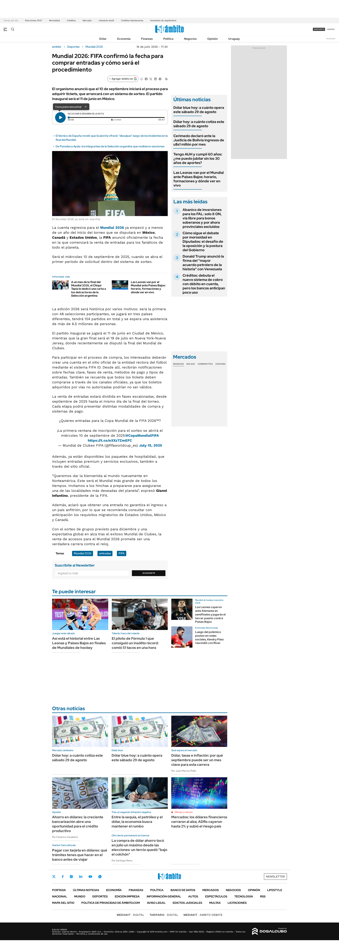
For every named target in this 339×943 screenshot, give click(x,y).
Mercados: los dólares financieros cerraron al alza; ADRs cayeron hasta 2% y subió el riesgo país (199, 822)
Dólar (103, 39)
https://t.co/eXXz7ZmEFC (110, 440)
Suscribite (148, 573)
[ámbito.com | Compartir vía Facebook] (146, 78)
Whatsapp (100, 876)
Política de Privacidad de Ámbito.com (110, 903)
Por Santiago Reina (122, 860)
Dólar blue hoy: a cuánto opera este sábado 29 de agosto (198, 109)
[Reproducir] (60, 117)
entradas (105, 553)
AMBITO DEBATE (202, 915)
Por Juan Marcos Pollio (183, 770)
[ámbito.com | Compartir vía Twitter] (150, 78)
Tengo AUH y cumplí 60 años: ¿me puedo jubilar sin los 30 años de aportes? (197, 158)
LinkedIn (80, 876)
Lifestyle (274, 890)
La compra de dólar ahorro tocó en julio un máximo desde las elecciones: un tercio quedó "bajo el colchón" (139, 847)
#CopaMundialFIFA (142, 435)
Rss (263, 896)
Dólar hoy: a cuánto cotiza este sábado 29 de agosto (198, 123)
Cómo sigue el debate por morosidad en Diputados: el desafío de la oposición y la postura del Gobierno (203, 241)
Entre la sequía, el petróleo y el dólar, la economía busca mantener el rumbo (137, 822)
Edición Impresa (127, 896)
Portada (59, 890)
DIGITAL (130, 915)
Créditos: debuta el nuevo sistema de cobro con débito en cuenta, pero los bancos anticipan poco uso (204, 284)
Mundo (79, 896)
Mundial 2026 (94, 46)
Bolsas (190, 364)
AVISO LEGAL (156, 903)
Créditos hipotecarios (132, 20)
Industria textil (106, 20)
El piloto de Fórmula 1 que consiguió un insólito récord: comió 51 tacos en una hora (135, 643)
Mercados (210, 890)
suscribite (319, 29)
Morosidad (54, 20)
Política (168, 39)
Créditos (71, 20)
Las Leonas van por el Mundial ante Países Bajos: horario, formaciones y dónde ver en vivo (148, 287)
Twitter (54, 876)
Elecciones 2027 (33, 20)
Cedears (220, 364)
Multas (215, 903)
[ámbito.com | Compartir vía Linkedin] (155, 78)
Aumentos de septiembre (163, 20)
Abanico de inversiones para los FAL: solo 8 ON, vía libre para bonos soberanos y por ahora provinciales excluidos (202, 218)
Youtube (90, 876)
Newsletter (330, 39)
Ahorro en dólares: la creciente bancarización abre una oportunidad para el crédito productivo (77, 824)
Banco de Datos (183, 890)
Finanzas (147, 39)
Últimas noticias (86, 890)
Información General (164, 896)
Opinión (212, 39)
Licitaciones (237, 903)
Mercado (87, 20)
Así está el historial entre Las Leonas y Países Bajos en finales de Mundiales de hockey (79, 643)
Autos (193, 896)
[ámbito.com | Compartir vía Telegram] (160, 78)
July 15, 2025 (150, 445)
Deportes (73, 46)
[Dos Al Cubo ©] (269, 931)
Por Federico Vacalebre (65, 837)
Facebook (63, 876)
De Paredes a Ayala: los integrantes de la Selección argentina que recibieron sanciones (110, 146)
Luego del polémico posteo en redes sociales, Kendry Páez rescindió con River (209, 637)
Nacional (59, 896)
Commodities (205, 364)
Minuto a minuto (184, 812)
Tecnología (243, 896)
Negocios (190, 39)
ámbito (56, 46)
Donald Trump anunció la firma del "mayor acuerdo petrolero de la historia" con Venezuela (203, 262)
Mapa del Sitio (63, 903)
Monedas (178, 364)
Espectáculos (216, 896)
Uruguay (234, 39)
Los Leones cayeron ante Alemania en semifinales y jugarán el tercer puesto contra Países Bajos (210, 614)
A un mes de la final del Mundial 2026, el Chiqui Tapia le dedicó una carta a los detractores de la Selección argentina (88, 288)
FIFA (121, 553)
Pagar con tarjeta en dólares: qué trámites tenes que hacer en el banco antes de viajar (79, 855)
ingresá (331, 29)
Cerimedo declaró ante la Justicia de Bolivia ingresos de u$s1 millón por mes (198, 140)
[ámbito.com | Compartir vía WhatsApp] (141, 78)
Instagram (71, 876)
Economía (123, 39)
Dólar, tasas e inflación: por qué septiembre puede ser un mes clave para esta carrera (197, 760)
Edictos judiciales (187, 903)
